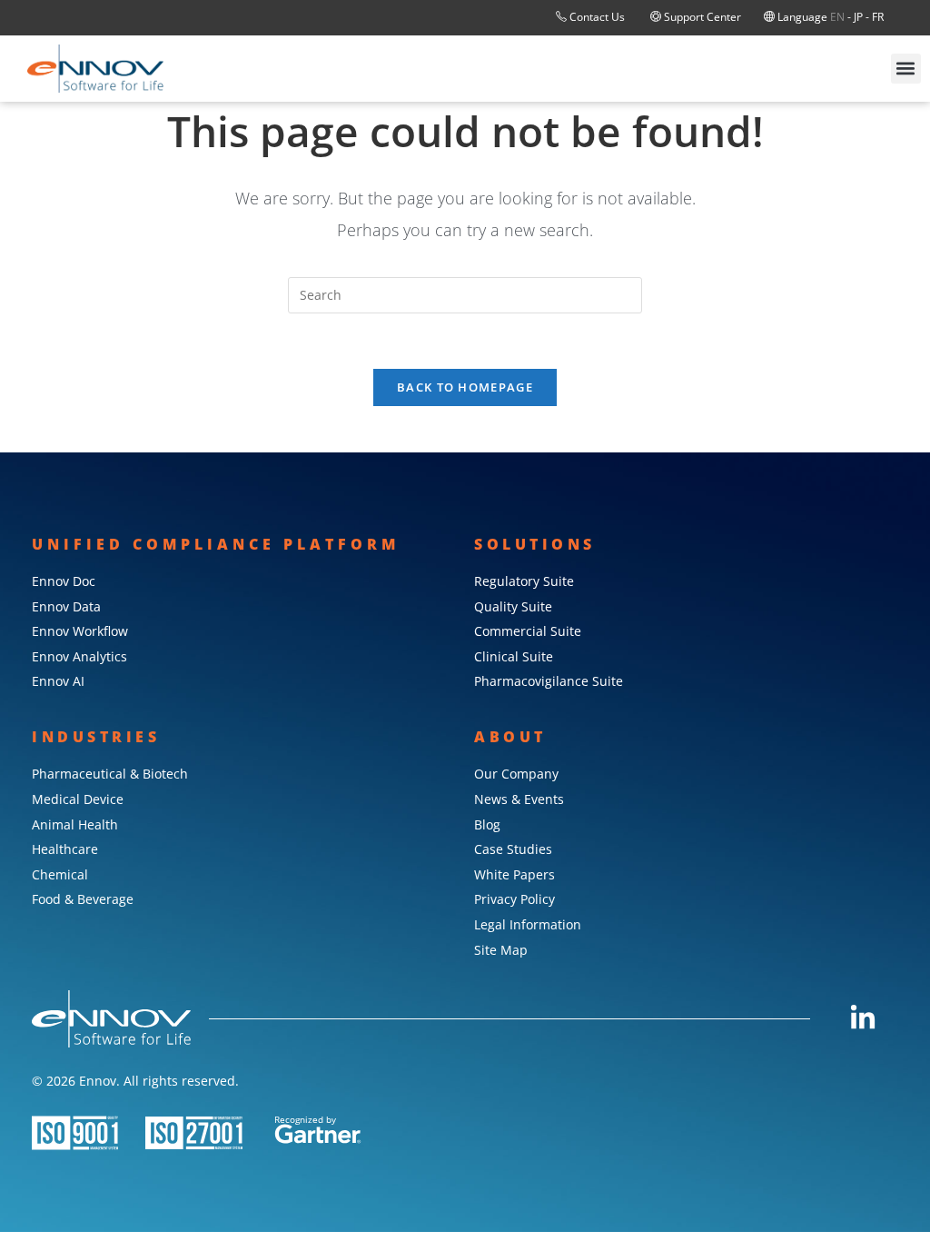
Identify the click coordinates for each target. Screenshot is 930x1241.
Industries (96, 737)
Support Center (701, 17)
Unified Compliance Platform (216, 544)
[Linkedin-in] (862, 1018)
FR (878, 17)
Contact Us (597, 17)
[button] (906, 69)
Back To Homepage (465, 387)
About (510, 737)
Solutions (535, 544)
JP (858, 17)
